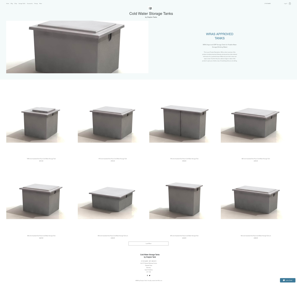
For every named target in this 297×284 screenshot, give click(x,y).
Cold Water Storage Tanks (151, 13)
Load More (148, 243)
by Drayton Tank (150, 257)
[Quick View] (41, 121)
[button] (290, 3)
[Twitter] (149, 275)
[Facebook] (147, 275)
